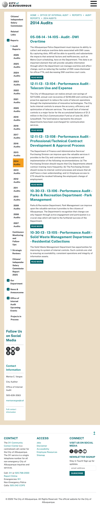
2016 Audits (17, 145)
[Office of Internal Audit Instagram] (17, 348)
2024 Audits (17, 74)
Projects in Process (16, 318)
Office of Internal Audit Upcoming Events (15, 304)
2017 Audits (17, 136)
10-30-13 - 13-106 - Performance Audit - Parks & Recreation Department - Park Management (61, 195)
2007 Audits (17, 225)
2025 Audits (17, 65)
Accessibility (43, 449)
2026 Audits (17, 56)
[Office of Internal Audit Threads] (8, 353)
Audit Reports (16, 48)
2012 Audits (17, 180)
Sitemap (41, 455)
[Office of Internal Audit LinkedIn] (13, 353)
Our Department (16, 282)
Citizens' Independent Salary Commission (17, 21)
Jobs (39, 442)
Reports (77, 15)
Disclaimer (42, 446)
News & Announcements (17, 291)
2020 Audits (17, 109)
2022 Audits (17, 92)
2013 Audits (17, 171)
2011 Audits (17, 189)
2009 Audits (17, 207)
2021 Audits (17, 101)
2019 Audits (17, 118)
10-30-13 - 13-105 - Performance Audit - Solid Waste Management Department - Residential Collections (61, 236)
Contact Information (13, 367)
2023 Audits (17, 83)
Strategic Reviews (17, 252)
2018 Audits (17, 127)
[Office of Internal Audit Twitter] (8, 348)
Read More (36, 77)
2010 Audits (17, 198)
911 (19, 479)
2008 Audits (17, 216)
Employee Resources (47, 452)
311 (10, 473)
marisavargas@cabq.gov (18, 400)
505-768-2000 (22, 473)
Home (33, 15)
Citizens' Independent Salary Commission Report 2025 (18, 267)
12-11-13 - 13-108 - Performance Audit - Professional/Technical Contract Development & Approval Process (60, 140)
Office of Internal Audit (54, 15)
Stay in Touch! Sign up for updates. (82, 462)
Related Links (14, 33)
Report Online (10, 476)
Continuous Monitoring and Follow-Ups (18, 238)
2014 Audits (17, 163)
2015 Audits (17, 154)
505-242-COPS (17, 485)
